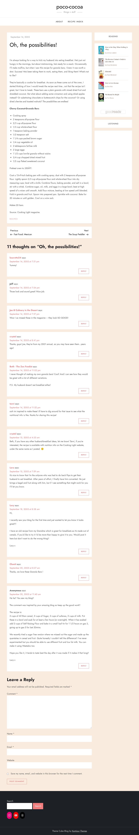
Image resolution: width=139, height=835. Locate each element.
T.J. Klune (110, 98)
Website (10, 760)
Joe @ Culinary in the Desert (24, 310)
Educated (108, 71)
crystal (13, 336)
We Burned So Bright (112, 94)
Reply (83, 271)
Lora (12, 467)
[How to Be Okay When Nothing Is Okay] (101, 50)
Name (10, 733)
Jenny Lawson (111, 53)
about (59, 21)
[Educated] (101, 74)
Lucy (12, 505)
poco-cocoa (69, 7)
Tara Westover (111, 75)
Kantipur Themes (79, 831)
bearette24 (15, 257)
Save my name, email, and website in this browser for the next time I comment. (46, 773)
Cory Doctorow (112, 65)
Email (10, 747)
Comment (12, 693)
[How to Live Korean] (101, 85)
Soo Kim (110, 86)
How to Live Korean (112, 83)
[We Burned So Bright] (101, 97)
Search (10, 801)
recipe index (75, 21)
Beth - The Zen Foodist (21, 366)
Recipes (14, 219)
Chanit (13, 564)
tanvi (12, 403)
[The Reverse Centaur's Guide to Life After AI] (101, 62)
